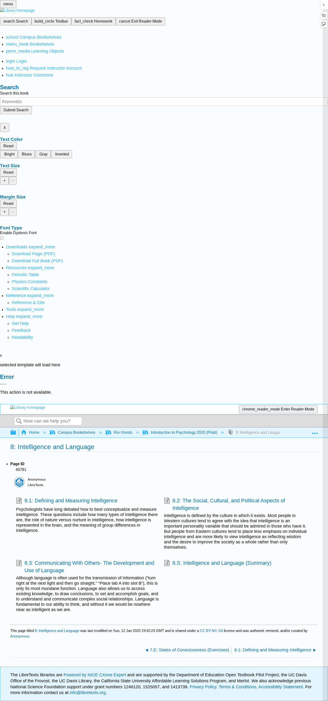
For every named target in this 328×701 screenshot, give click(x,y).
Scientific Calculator (31, 288)
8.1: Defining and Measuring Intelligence (70, 501)
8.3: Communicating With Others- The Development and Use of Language (89, 566)
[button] (21, 330)
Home (34, 432)
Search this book (14, 93)
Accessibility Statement (280, 686)
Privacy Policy (203, 686)
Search (19, 421)
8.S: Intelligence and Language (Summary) (221, 563)
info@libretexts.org (87, 692)
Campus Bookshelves (76, 432)
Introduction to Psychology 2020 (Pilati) (184, 432)
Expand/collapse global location (315, 431)
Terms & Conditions (237, 686)
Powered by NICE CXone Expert (95, 674)
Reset (8, 146)
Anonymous (19, 636)
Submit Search (16, 110)
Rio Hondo (123, 432)
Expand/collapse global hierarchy (16, 432)
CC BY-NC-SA (212, 631)
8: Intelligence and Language (57, 631)
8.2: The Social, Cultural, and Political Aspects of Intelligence (228, 504)
